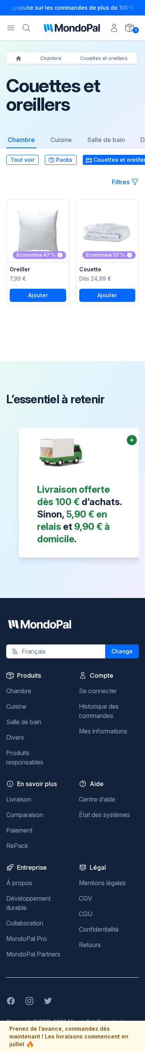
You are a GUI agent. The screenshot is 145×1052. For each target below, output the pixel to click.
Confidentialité (99, 929)
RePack (17, 846)
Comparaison (24, 815)
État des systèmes (104, 815)
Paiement (19, 830)
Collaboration (24, 923)
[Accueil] (18, 58)
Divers (15, 737)
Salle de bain (106, 140)
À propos (19, 883)
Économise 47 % (36, 255)
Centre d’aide (97, 799)
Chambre (50, 58)
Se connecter (98, 691)
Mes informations (103, 731)
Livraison (18, 799)
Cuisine (61, 140)
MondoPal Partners (33, 954)
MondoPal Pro (26, 938)
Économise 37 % (105, 255)
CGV (85, 898)
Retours (90, 945)
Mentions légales (102, 883)
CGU (85, 914)
